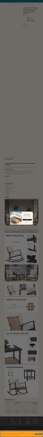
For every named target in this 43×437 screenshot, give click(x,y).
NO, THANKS (27, 221)
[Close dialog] (32, 212)
